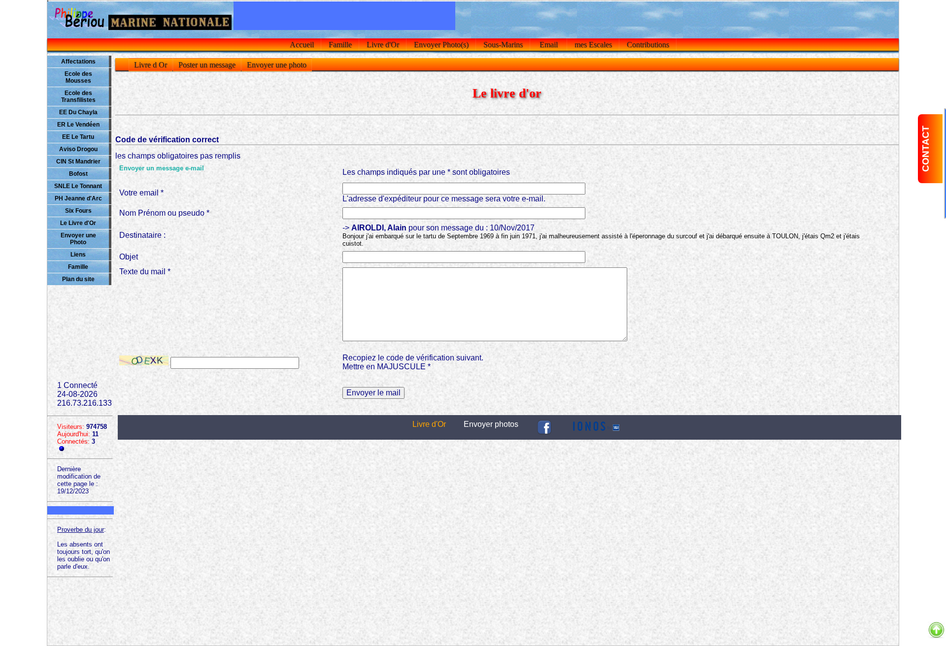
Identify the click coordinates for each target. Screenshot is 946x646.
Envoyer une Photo (78, 239)
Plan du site (78, 279)
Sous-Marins (503, 44)
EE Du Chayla (78, 112)
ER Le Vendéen (78, 124)
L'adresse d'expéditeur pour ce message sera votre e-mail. (443, 198)
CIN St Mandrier (78, 161)
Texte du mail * (144, 271)
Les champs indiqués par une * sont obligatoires (426, 172)
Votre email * (141, 193)
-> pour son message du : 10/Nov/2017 (601, 235)
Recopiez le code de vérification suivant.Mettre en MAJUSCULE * (412, 362)
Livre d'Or (383, 44)
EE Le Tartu (78, 136)
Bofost (78, 173)
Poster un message (207, 65)
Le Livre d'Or (78, 223)
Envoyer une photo (276, 65)
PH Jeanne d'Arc (78, 198)
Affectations (78, 61)
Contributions (648, 44)
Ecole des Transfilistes (78, 96)
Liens (78, 254)
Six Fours (78, 210)
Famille (340, 44)
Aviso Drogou (78, 149)
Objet (128, 257)
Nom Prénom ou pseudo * (164, 213)
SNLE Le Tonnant (78, 186)
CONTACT (925, 149)
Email (549, 44)
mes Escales (593, 44)
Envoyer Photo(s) (441, 44)
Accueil (302, 44)
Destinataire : (142, 235)
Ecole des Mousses (78, 77)
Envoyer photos (491, 424)
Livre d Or (150, 65)
